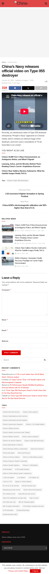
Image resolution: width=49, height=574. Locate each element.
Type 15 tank (33, 498)
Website (5, 341)
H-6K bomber (7, 469)
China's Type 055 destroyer (17, 180)
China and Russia (24, 453)
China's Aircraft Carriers (11, 412)
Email (5, 330)
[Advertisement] (24, 32)
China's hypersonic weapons (13, 424)
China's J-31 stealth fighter (35, 424)
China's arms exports (30, 412)
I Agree (35, 571)
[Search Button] (46, 3)
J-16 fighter (21, 477)
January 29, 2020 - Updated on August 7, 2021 (18, 80)
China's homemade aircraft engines (15, 420)
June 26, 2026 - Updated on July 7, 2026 (28, 243)
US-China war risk (9, 502)
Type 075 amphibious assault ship (14, 498)
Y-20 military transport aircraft (33, 506)
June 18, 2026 (20, 266)
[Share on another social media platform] (41, 88)
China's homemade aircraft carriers (15, 416)
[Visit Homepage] (24, 3)
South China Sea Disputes (33, 489)
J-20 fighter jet (34, 477)
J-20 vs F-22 (7, 481)
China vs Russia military (11, 457)
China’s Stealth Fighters (11, 465)
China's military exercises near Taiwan (16, 432)
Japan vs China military (23, 481)
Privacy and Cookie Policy (18, 571)
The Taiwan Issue (9, 494)
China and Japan (9, 453)
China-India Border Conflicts (12, 445)
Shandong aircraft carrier (11, 489)
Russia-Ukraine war (29, 485)
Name (5, 320)
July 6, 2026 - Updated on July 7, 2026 (28, 230)
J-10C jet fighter (8, 477)
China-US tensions (37, 449)
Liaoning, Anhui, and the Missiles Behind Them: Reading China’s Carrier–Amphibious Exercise (29, 237)
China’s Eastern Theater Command (15, 461)
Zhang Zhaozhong (23, 510)
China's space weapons (30, 436)
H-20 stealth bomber (22, 469)
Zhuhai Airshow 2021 (10, 514)
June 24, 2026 (20, 253)
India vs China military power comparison (17, 473)
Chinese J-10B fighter (30, 465)
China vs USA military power (32, 457)
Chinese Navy (12, 62)
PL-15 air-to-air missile (11, 485)
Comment (6, 290)
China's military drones (11, 428)
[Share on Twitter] (28, 88)
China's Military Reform (11, 436)
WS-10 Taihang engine (26, 502)
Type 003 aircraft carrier (26, 494)
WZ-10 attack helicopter (11, 506)
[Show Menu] (3, 3)
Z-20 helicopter (8, 510)
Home (4, 62)
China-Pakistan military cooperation (15, 449)
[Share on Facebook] (15, 88)
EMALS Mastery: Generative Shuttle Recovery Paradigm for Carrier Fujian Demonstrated (29, 260)
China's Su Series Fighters (12, 440)
